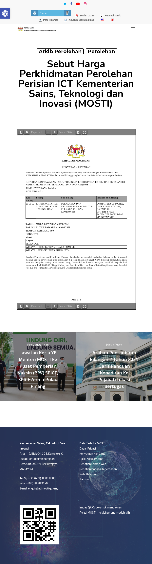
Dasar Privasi (88, 448)
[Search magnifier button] (67, 13)
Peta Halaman (88, 474)
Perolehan (101, 51)
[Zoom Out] (48, 132)
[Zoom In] (55, 132)
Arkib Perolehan (60, 51)
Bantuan (85, 479)
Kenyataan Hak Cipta (92, 453)
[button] (5, 13)
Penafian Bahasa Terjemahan (98, 469)
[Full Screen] (84, 132)
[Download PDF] (78, 132)
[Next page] (27, 132)
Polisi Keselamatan (91, 458)
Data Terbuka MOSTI (92, 443)
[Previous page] (21, 132)
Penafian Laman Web (93, 464)
